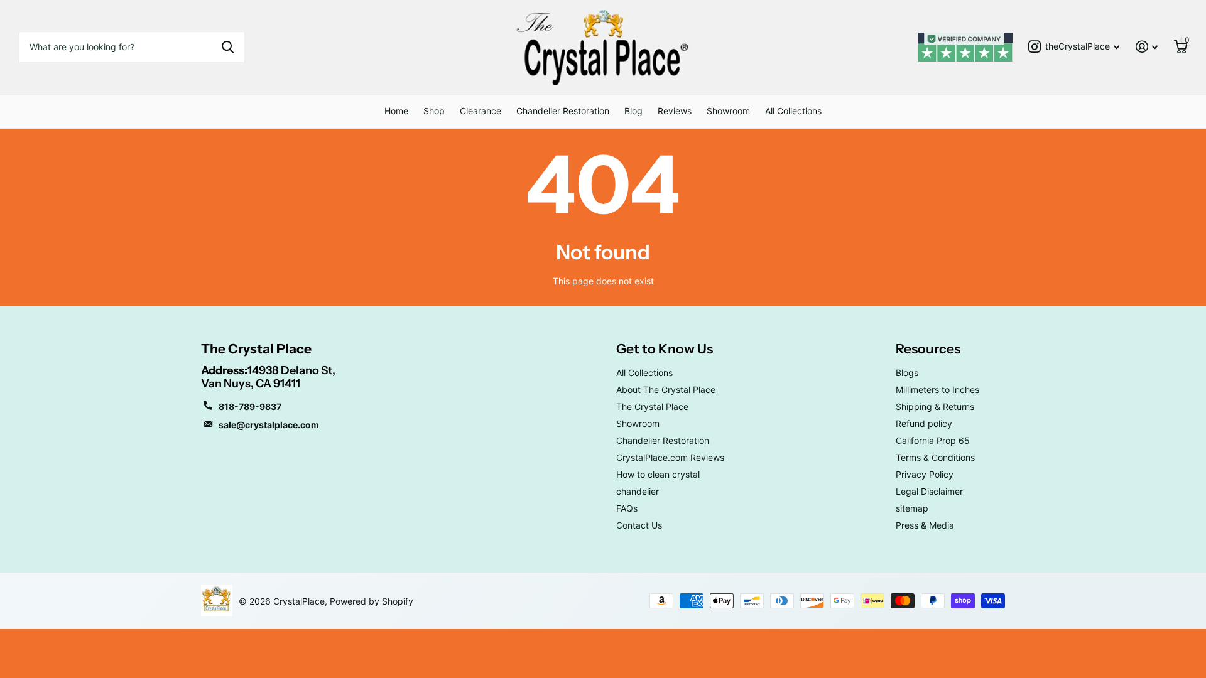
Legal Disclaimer (929, 491)
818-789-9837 (250, 406)
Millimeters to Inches (937, 389)
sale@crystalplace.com (269, 424)
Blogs (907, 372)
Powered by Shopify (371, 601)
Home (396, 110)
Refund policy (924, 423)
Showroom (728, 110)
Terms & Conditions (935, 457)
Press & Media (925, 525)
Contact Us (639, 525)
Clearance (480, 110)
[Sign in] (1146, 47)
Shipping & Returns (935, 406)
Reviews (675, 110)
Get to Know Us (664, 349)
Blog (633, 110)
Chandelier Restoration (562, 110)
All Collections (793, 110)
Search (227, 47)
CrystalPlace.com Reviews (670, 457)
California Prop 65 (933, 440)
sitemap (912, 508)
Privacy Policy (924, 474)
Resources (928, 349)
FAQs (627, 508)
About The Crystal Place (665, 389)
